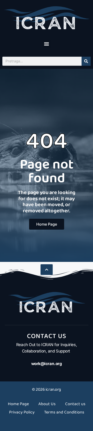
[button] (47, 44)
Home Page (18, 404)
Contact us (75, 404)
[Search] (86, 61)
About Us (47, 404)
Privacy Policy (22, 412)
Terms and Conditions (64, 412)
